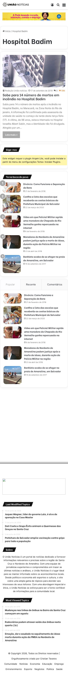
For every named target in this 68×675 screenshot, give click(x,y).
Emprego (59, 664)
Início (8, 31)
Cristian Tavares (48, 658)
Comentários (54, 284)
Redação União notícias (16, 90)
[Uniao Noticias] (15, 4)
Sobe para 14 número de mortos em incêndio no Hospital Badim (31, 96)
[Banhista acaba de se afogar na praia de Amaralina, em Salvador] (12, 264)
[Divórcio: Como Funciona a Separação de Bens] (12, 187)
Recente (31, 284)
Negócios (39, 669)
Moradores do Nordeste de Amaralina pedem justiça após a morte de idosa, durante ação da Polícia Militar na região (44, 242)
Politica (50, 669)
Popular (10, 284)
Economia (35, 664)
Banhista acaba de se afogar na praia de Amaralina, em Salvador (44, 258)
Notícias (23, 664)
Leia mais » (11, 134)
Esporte (28, 669)
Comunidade (10, 664)
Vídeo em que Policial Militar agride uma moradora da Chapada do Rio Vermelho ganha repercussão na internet (43, 222)
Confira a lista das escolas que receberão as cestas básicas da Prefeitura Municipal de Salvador (41, 200)
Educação (47, 664)
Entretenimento (14, 669)
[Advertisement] (34, 424)
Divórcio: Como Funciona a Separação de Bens (38, 296)
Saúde (59, 669)
